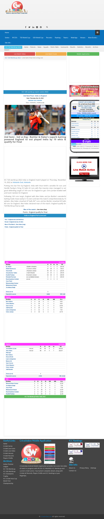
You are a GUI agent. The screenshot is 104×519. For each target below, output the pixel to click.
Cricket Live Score (9, 448)
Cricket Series (7, 446)
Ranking (57, 37)
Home (7, 32)
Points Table (54, 47)
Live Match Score (51, 54)
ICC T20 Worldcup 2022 (13, 47)
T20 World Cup (25, 37)
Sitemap (93, 468)
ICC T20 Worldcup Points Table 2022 (35, 396)
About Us (72, 468)
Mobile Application (83, 54)
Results (73, 47)
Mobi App (74, 37)
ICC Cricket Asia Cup (10, 479)
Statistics (80, 47)
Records (49, 37)
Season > (7, 50)
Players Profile (8, 458)
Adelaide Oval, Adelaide (35, 100)
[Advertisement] (63, 18)
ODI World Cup (38, 37)
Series (7, 37)
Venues (82, 37)
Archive (95, 47)
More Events (92, 37)
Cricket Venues (8, 453)
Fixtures (33, 47)
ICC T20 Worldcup (9, 469)
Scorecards (65, 47)
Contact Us (72, 471)
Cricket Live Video (9, 451)
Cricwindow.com (46, 516)
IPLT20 (14, 37)
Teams (65, 37)
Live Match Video (19, 54)
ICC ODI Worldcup (9, 471)
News (40, 47)
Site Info (7, 43)
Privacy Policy (84, 468)
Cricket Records (8, 456)
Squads (46, 47)
